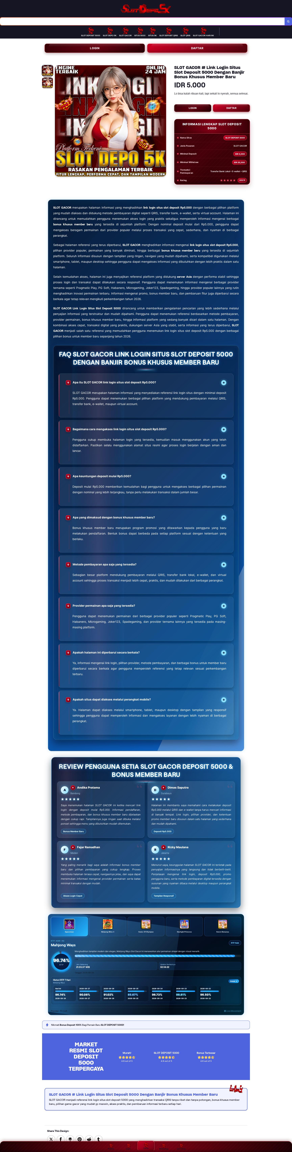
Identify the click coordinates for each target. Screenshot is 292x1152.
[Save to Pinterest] (80, 1139)
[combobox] (142, 21)
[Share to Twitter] (51, 1139)
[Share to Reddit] (89, 1139)
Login (95, 48)
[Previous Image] (57, 121)
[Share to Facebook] (61, 1139)
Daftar (197, 48)
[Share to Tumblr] (98, 1139)
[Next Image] (163, 121)
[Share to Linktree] (70, 1139)
